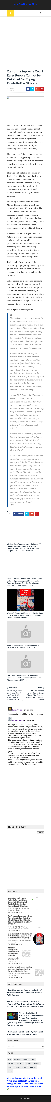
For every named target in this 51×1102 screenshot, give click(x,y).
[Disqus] (25, 736)
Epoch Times (35, 228)
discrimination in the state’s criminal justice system (26, 383)
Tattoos (32, 1067)
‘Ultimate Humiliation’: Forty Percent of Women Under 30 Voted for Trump (25, 1033)
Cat (33, 1059)
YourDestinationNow (25, 4)
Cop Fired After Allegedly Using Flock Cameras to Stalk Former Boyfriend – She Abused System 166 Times (24, 677)
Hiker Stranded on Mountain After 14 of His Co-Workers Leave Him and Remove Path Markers (24, 992)
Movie (10, 1067)
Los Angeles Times (16, 309)
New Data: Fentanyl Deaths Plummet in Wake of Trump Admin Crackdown (23, 646)
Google (11, 1063)
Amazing (17, 1059)
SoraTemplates (25, 1099)
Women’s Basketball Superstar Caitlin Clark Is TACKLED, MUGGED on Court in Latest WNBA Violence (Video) (25, 615)
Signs (24, 1067)
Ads (9, 1059)
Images (36, 1063)
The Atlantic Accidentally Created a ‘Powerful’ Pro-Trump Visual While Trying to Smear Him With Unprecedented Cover (25, 1004)
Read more (18, 912)
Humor (28, 1063)
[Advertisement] (25, 44)
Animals (26, 1059)
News (9, 514)
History (20, 1063)
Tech (10, 1071)
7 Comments (11, 90)
